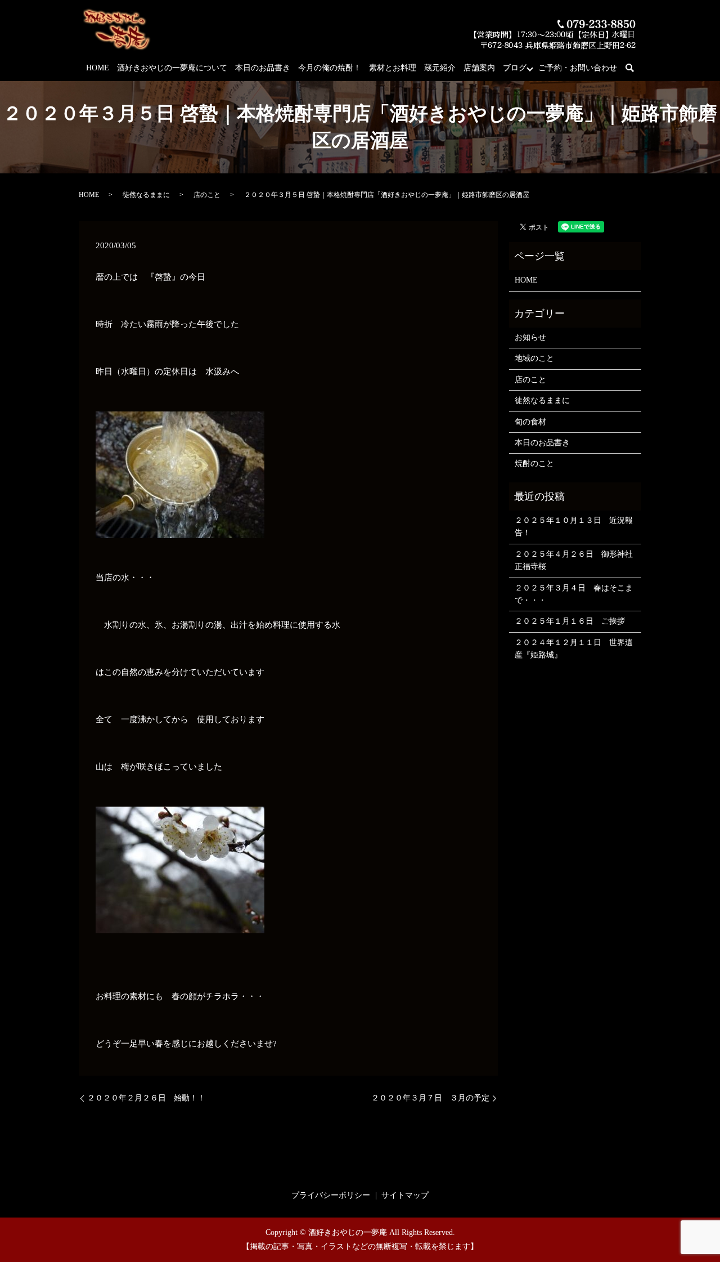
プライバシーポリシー (330, 1195)
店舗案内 (479, 68)
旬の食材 (530, 422)
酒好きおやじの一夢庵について (172, 68)
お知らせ (530, 337)
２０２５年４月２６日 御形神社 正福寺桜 (575, 560)
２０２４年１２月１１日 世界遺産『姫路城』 (574, 648)
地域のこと (534, 358)
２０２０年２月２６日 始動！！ (146, 1098)
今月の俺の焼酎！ (329, 68)
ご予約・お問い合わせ (577, 68)
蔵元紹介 (440, 68)
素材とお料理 (392, 68)
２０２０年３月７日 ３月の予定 (430, 1098)
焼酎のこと (534, 463)
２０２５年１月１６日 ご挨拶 (570, 621)
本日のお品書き (262, 68)
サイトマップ (405, 1195)
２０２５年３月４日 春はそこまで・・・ (574, 594)
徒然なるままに (146, 195)
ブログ (514, 68)
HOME (97, 68)
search (636, 68)
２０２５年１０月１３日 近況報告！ (574, 526)
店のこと (207, 195)
